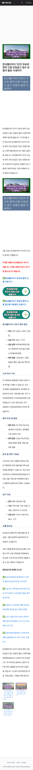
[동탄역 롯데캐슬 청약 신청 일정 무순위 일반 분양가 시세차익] (21, 686)
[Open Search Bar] (22, 3)
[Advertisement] (16, 24)
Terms (18, 762)
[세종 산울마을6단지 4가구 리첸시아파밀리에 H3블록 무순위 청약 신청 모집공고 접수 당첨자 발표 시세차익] (8, 686)
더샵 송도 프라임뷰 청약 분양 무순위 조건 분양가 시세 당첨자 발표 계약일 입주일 (16, 593)
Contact (24, 762)
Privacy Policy (11, 762)
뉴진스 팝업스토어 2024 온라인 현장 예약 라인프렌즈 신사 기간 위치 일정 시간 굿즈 (16, 621)
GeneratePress (26, 767)
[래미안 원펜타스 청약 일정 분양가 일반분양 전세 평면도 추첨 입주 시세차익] (8, 705)
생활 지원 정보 (6, 3)
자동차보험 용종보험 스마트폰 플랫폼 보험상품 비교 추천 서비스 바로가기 (16, 637)
